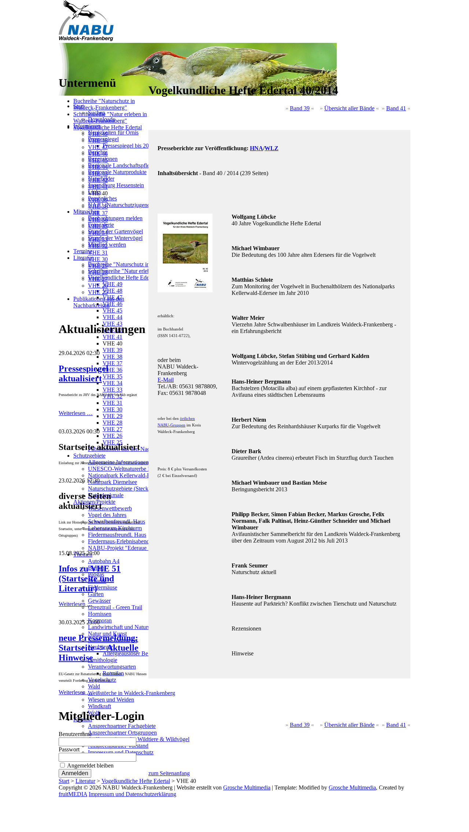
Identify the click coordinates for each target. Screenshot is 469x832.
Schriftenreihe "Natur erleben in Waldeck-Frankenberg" (110, 117)
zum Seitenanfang (169, 773)
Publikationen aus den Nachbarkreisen (98, 302)
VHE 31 (98, 252)
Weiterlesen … (76, 413)
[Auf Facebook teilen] (166, 72)
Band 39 (300, 108)
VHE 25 (98, 292)
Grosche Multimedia (246, 787)
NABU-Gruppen (171, 425)
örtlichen (187, 418)
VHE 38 (98, 206)
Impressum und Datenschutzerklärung (132, 794)
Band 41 (396, 108)
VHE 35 (98, 226)
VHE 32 (98, 246)
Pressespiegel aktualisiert (83, 373)
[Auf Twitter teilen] (173, 72)
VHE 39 (98, 200)
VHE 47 (98, 147)
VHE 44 (98, 167)
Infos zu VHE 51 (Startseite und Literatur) (90, 578)
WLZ (271, 148)
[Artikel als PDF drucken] (159, 72)
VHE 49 (98, 134)
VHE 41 (98, 187)
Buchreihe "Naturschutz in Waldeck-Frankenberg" (104, 104)
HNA (256, 148)
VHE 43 (98, 173)
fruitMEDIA (73, 794)
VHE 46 (98, 154)
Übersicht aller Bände (349, 108)
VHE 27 (98, 279)
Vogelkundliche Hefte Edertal (107, 127)
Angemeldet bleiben (90, 765)
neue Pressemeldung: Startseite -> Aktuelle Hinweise (99, 647)
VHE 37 (98, 213)
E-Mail (166, 380)
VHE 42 (98, 180)
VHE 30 (98, 259)
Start (64, 781)
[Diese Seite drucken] (151, 72)
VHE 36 (98, 220)
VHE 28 (98, 272)
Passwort (69, 749)
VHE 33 (98, 239)
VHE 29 (98, 266)
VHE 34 (98, 233)
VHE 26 (98, 285)
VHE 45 (98, 160)
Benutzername (75, 734)
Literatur (85, 781)
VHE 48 (98, 140)
